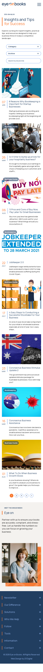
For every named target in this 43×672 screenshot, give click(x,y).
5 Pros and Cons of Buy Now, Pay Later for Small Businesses (25, 210)
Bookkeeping (10, 71)
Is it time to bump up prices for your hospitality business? (24, 158)
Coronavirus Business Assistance (20, 421)
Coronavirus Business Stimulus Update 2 (24, 369)
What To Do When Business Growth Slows (23, 474)
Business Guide (11, 126)
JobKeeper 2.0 (16, 262)
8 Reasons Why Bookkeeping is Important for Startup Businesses (24, 104)
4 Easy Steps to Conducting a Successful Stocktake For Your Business (24, 315)
